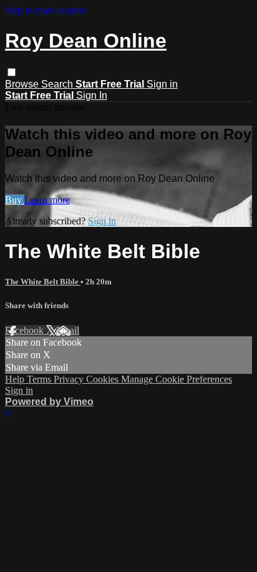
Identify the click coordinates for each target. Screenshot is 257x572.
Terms (40, 379)
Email (67, 330)
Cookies (103, 379)
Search (58, 84)
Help (16, 379)
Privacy (70, 379)
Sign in (162, 84)
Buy (14, 199)
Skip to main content (45, 10)
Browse (23, 84)
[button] (11, 72)
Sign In (91, 95)
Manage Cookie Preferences (176, 379)
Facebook (25, 330)
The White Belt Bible (42, 281)
